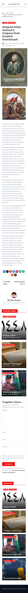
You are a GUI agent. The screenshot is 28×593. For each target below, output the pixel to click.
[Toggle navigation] (3, 4)
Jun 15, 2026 (17, 337)
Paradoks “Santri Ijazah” (12, 364)
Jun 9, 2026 (17, 394)
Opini (13, 345)
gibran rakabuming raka (9, 45)
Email (4, 439)
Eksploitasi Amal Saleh (12, 392)
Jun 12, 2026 (17, 366)
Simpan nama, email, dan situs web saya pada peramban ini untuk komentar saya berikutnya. (13, 458)
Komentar (5, 410)
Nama (4, 432)
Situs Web (4, 446)
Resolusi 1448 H (9, 335)
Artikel (4, 23)
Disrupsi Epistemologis (12, 578)
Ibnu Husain (9, 43)
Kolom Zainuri (11, 23)
